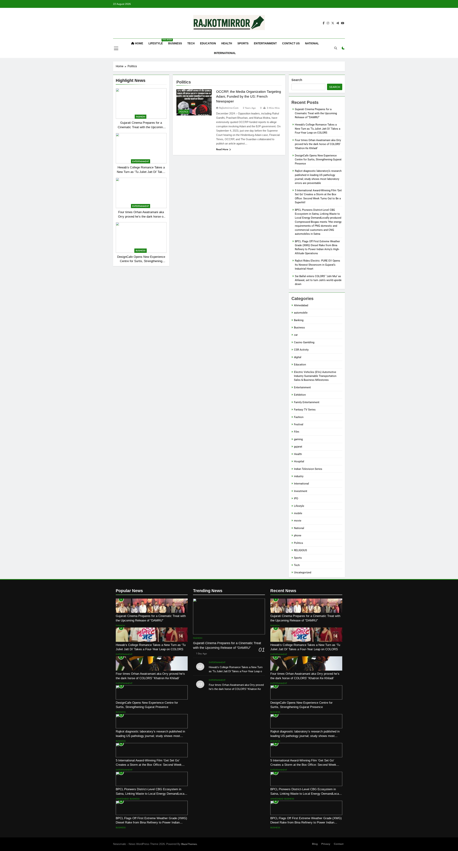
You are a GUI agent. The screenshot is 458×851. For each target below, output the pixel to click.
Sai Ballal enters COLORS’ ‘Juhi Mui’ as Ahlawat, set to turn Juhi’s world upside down (318, 280)
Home (138, 43)
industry (298, 476)
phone (297, 535)
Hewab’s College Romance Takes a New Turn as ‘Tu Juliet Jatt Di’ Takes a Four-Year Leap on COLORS (141, 172)
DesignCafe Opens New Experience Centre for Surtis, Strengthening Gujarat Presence (141, 261)
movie (297, 520)
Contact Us (291, 43)
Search (296, 80)
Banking (298, 320)
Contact (339, 843)
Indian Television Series (308, 469)
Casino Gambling (304, 342)
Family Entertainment (306, 402)
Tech (191, 43)
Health (226, 43)
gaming (298, 439)
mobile (298, 513)
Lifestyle (156, 42)
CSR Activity (301, 349)
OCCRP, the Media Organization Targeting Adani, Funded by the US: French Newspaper (248, 96)
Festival (298, 424)
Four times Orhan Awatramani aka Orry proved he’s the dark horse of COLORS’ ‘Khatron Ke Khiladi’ (141, 216)
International (225, 53)
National (312, 43)
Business (175, 43)
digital (297, 357)
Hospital (299, 461)
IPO (296, 498)
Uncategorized (302, 572)
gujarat (298, 446)
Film (296, 431)
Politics (183, 111)
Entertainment (265, 43)
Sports (243, 43)
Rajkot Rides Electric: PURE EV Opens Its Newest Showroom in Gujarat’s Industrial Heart (317, 264)
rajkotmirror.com (228, 108)
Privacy (325, 843)
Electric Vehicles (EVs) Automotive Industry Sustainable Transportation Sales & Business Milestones (315, 376)
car (296, 334)
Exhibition (300, 394)
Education (208, 43)
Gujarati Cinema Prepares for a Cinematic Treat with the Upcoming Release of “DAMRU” (141, 127)
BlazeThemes (189, 844)
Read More (222, 149)
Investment (300, 491)
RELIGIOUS (300, 550)
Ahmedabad (301, 305)
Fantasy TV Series (305, 409)
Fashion (140, 116)
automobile (301, 312)
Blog (315, 843)
